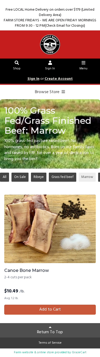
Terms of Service (50, 343)
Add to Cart (50, 309)
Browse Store (48, 92)
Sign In (50, 68)
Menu (83, 68)
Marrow (87, 177)
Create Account (59, 79)
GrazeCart (79, 352)
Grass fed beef (62, 177)
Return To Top (50, 332)
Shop (17, 68)
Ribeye (39, 177)
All (4, 177)
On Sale (20, 177)
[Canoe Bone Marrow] (50, 229)
